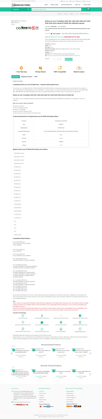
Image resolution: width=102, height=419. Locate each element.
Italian (53, 416)
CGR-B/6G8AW (17, 211)
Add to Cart (68, 59)
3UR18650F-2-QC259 (19, 160)
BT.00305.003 (17, 184)
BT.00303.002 (17, 167)
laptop (71, 13)
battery (66, 13)
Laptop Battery (70, 391)
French (58, 416)
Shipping (80, 1)
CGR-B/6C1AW (17, 234)
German (49, 416)
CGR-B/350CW (17, 207)
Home (60, 13)
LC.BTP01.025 (17, 214)
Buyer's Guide (87, 1)
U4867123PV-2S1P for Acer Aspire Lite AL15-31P (61, 351)
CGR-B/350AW (17, 204)
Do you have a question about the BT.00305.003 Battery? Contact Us (63, 55)
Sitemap (41, 401)
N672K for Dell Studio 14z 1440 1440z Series (61, 372)
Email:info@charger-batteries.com (21, 402)
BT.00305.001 (17, 177)
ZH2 (15, 224)
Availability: (48, 26)
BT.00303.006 (17, 173)
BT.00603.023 (17, 194)
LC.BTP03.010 (17, 218)
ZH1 (15, 221)
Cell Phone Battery (71, 397)
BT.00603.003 (17, 187)
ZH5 (15, 231)
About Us (41, 391)
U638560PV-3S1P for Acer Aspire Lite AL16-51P (41, 351)
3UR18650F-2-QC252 (19, 153)
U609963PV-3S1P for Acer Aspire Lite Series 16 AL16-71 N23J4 (81, 351)
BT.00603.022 (17, 190)
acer (77, 13)
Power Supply (70, 399)
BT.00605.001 (17, 197)
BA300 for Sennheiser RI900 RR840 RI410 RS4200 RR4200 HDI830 (41, 372)
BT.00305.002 (17, 180)
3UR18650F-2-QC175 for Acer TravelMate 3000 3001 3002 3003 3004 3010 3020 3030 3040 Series (21, 373)
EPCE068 (63, 26)
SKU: (59, 26)
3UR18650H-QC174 (18, 163)
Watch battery (70, 401)
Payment (73, 1)
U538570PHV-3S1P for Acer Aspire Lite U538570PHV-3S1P (20, 351)
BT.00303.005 (17, 170)
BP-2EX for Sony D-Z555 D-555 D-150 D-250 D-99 (81, 372)
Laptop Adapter (70, 395)
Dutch (62, 416)
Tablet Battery (70, 393)
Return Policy (65, 1)
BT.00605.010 (17, 201)
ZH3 (15, 228)
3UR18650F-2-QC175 (19, 156)
